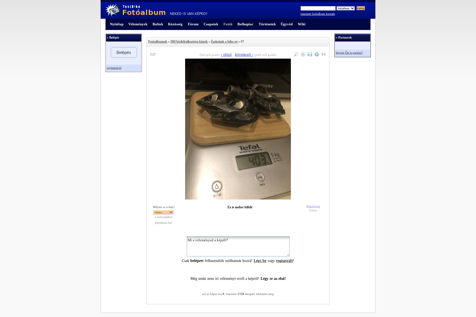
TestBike (156, 10)
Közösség (175, 24)
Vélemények (137, 24)
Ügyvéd (287, 24)
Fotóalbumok (157, 41)
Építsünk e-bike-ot (224, 41)
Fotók (227, 24)
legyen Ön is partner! (349, 52)
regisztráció (114, 67)
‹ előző (226, 55)
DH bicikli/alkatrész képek (189, 41)
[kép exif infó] (316, 55)
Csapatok (211, 24)
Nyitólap (116, 24)
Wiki (301, 24)
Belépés (124, 52)
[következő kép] (238, 198)
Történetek (267, 24)
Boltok (158, 24)
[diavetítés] (302, 55)
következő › (244, 55)
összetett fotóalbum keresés (318, 13)
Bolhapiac (245, 24)
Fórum (193, 24)
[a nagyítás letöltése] (309, 55)
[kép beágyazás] (323, 55)
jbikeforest (313, 206)
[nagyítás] (295, 55)
